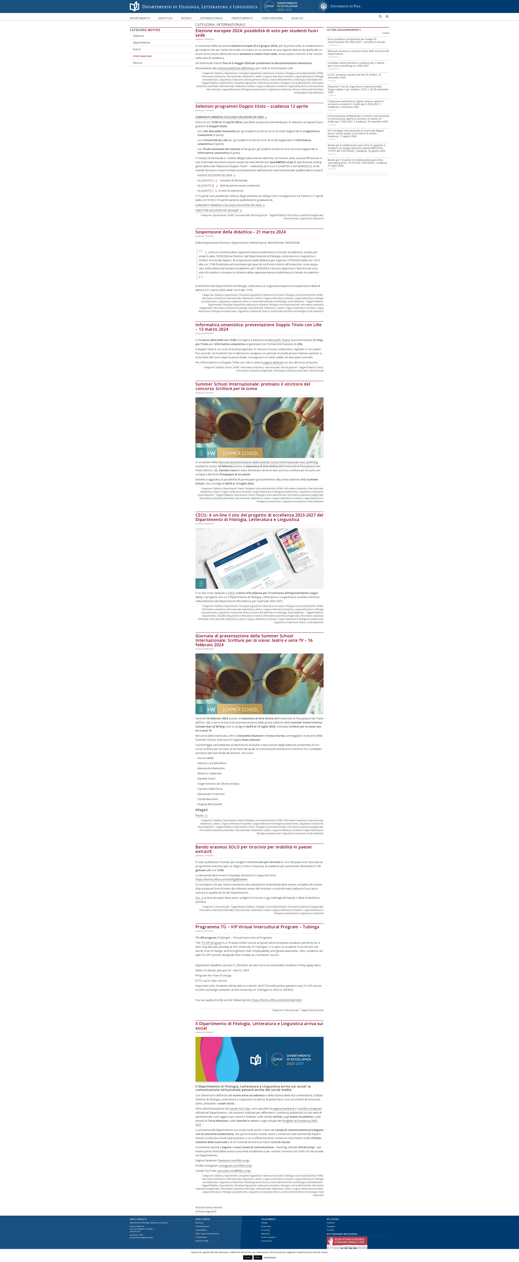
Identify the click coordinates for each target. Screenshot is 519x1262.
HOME (320, 73)
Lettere (258, 76)
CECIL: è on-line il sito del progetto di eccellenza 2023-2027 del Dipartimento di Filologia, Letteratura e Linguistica (259, 517)
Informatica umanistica (213, 76)
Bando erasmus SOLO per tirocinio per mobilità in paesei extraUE (253, 849)
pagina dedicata (273, 362)
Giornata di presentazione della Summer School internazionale (268, 462)
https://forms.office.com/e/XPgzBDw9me (221, 879)
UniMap (264, 1223)
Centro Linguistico (268, 1237)
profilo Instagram (310, 1108)
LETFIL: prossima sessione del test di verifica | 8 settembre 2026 (354, 76)
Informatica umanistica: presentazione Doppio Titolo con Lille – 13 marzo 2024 (258, 327)
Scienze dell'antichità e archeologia (287, 79)
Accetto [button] (248, 1257)
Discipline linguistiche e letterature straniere (261, 73)
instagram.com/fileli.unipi (235, 1165)
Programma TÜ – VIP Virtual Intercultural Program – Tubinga (257, 927)
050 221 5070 (138, 1235)
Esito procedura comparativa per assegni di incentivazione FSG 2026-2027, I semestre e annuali (356, 40)
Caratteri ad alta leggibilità (387, 16)
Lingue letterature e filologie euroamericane (243, 89)
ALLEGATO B (206, 185)
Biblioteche (265, 1234)
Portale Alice (266, 1226)
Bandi (242, 906)
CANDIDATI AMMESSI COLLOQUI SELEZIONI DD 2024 (229, 117)
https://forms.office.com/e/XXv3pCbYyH (276, 1000)
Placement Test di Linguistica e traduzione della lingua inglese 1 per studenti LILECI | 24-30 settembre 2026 (358, 89)
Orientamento (242, 18)
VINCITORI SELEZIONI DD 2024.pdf (217, 210)
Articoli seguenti (205, 1211)
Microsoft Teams (279, 340)
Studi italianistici (314, 79)
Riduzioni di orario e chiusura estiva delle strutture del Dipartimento (358, 52)
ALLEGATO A (206, 180)
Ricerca (186, 18)
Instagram (331, 1226)
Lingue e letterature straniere (278, 76)
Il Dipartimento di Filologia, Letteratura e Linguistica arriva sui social (259, 1026)
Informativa (270, 1257)
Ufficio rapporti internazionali (207, 1234)
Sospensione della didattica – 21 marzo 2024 (240, 232)
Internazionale (211, 18)
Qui (197, 898)
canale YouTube (240, 1108)
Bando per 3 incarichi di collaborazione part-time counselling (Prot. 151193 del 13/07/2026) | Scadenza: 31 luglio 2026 (357, 162)
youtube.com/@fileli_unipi (234, 1171)
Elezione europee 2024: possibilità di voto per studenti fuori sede (256, 33)
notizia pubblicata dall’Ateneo (236, 68)
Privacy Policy (266, 1241)
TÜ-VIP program (211, 943)
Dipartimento (140, 18)
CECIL (231, 593)
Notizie (154, 30)
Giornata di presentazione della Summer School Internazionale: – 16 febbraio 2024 (254, 640)
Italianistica (248, 76)
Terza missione (272, 18)
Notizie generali (252, 79)
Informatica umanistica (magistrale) (305, 215)
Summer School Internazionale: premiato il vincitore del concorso (252, 386)
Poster (199, 815)
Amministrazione (202, 1226)
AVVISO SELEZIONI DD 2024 (215, 175)
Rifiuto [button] (258, 1257)
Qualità (297, 18)
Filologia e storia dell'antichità (300, 73)
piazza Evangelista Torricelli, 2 (142, 1229)
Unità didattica (201, 1230)
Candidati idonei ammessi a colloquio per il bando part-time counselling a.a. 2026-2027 (356, 64)
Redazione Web (201, 1241)
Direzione (199, 1223)
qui (268, 898)
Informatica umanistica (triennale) (230, 307)
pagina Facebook (283, 1108)
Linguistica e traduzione (231, 79)
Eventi (137, 49)
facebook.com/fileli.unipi (233, 1160)
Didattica (165, 18)
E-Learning (265, 1230)
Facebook (331, 1223)
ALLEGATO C (206, 190)
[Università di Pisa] (339, 11)
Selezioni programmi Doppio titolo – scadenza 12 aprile (251, 106)
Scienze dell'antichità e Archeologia (288, 311)
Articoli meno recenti (208, 1207)
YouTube (330, 1230)
